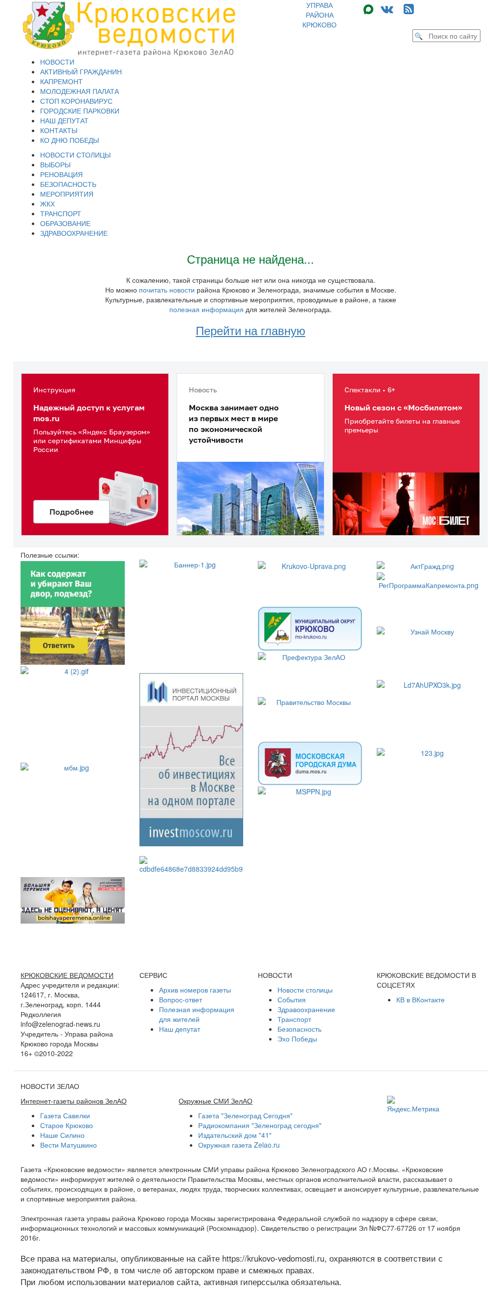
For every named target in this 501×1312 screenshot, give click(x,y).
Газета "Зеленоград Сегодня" (245, 1115)
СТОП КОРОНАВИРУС (76, 101)
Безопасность (299, 1029)
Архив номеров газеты (195, 990)
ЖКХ (47, 203)
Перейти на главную (250, 330)
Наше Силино (62, 1135)
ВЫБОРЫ (55, 164)
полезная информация (206, 309)
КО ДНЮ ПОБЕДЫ (69, 140)
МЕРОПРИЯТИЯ (66, 194)
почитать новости (167, 289)
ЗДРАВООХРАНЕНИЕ (74, 233)
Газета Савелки (65, 1115)
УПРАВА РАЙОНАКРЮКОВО (319, 14)
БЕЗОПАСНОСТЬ (68, 184)
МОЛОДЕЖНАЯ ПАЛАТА (79, 91)
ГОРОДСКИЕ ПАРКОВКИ (79, 110)
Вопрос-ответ (180, 999)
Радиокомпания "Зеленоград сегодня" (259, 1125)
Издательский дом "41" (235, 1135)
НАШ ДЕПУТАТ (64, 120)
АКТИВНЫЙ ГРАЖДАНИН (81, 71)
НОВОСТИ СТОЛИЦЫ (75, 154)
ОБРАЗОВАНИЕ (65, 223)
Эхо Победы (297, 1038)
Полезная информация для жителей (196, 1014)
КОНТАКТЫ (58, 130)
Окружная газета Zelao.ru (239, 1145)
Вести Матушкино (68, 1145)
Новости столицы (305, 990)
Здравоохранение (306, 1009)
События (291, 999)
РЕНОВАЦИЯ (61, 174)
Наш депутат (179, 1029)
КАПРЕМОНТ (61, 81)
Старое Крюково (66, 1125)
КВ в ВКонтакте (420, 999)
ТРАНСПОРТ (60, 213)
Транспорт (294, 1019)
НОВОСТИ (57, 62)
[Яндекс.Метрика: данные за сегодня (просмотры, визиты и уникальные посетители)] (413, 1104)
